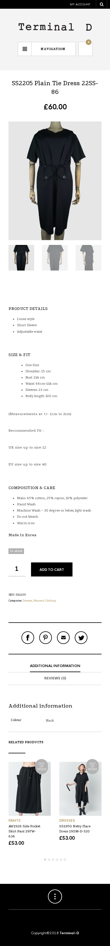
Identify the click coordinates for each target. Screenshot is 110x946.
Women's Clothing (44, 600)
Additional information (55, 666)
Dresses (27, 600)
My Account (80, 4)
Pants (14, 820)
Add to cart (51, 569)
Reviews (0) (55, 678)
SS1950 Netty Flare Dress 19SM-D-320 (75, 828)
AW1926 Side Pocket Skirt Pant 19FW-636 (24, 831)
